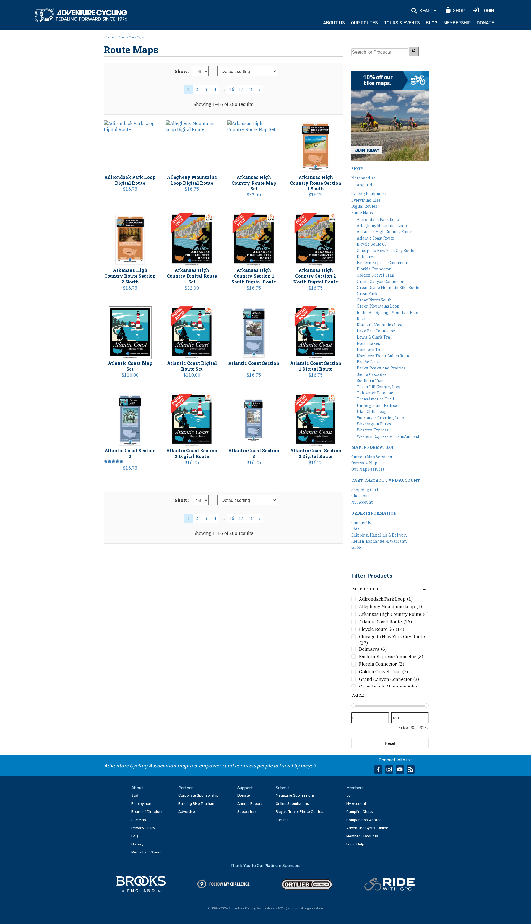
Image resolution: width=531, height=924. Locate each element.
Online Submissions (292, 803)
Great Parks (368, 293)
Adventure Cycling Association (81, 15)
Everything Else (366, 200)
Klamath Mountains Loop (380, 324)
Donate (485, 22)
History (137, 844)
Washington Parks (374, 423)
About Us (334, 22)
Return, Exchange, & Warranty (379, 541)
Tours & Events (402, 22)
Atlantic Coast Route (375, 238)
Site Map (138, 820)
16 (232, 89)
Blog (432, 22)
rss (411, 769)
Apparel (364, 185)
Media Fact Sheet (146, 852)
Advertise (186, 812)
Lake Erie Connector (376, 331)
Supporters (247, 812)
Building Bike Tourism (196, 803)
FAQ (355, 528)
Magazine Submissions (295, 795)
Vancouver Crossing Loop (380, 417)
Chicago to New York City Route (385, 250)
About (137, 787)
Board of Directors (147, 812)
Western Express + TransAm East (388, 436)
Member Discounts (362, 836)
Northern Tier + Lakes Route (383, 355)
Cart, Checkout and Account (385, 480)
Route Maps (362, 212)
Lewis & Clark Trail (375, 337)
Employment (142, 803)
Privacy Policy (143, 828)
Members (355, 787)
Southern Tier (370, 380)
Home (110, 37)
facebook (378, 769)
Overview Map (364, 462)
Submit (282, 787)
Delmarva (366, 256)
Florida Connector (374, 269)
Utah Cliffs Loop (372, 411)
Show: (182, 71)
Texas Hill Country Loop (379, 386)
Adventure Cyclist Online (367, 828)
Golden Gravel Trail (375, 275)
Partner (185, 787)
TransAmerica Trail (375, 399)
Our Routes (364, 22)
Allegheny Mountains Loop (382, 225)
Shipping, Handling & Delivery (379, 535)
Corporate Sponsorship (198, 795)
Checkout (360, 495)
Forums (282, 820)
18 (249, 89)
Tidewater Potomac (375, 393)
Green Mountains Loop (378, 306)
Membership (457, 22)
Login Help (355, 844)
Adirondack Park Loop (378, 219)
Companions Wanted (364, 820)
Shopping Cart (364, 489)
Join (350, 795)
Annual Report (249, 803)
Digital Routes (364, 206)
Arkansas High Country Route (384, 231)
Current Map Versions (371, 456)
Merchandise (363, 178)
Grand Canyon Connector (380, 281)
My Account (362, 502)
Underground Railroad (378, 405)
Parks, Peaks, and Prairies (381, 368)
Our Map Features (368, 469)
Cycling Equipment (368, 193)
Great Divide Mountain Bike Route (388, 287)
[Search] (413, 51)
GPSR (356, 547)
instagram (389, 769)
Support (245, 787)
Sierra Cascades (372, 374)
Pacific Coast (368, 362)
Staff (135, 795)
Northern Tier (370, 349)
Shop (122, 37)
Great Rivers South (374, 300)
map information (372, 447)
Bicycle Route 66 (372, 244)
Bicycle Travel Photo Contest (300, 812)
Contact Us (361, 522)
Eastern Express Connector (382, 262)
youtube (400, 769)
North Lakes (368, 343)
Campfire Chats (359, 812)
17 (240, 89)
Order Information (374, 513)
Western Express (373, 430)
